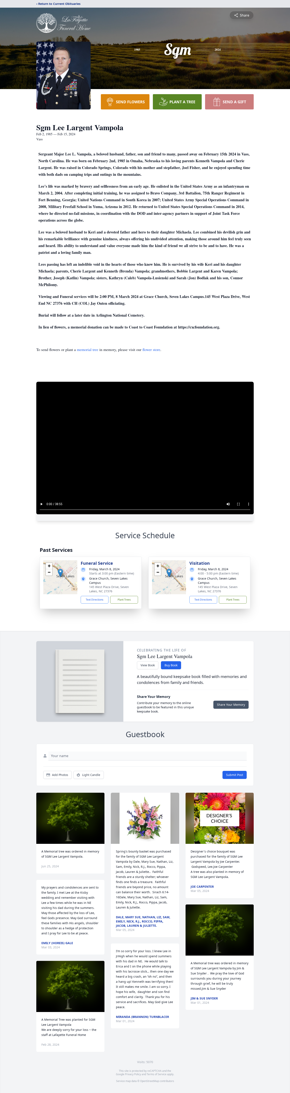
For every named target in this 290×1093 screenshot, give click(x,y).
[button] (60, 573)
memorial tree (87, 349)
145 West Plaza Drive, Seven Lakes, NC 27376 (109, 589)
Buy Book (171, 665)
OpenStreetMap (149, 1081)
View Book (148, 665)
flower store (151, 349)
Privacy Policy (133, 1074)
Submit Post (234, 775)
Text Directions (94, 599)
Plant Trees (124, 599)
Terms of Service (156, 1074)
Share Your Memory (231, 705)
